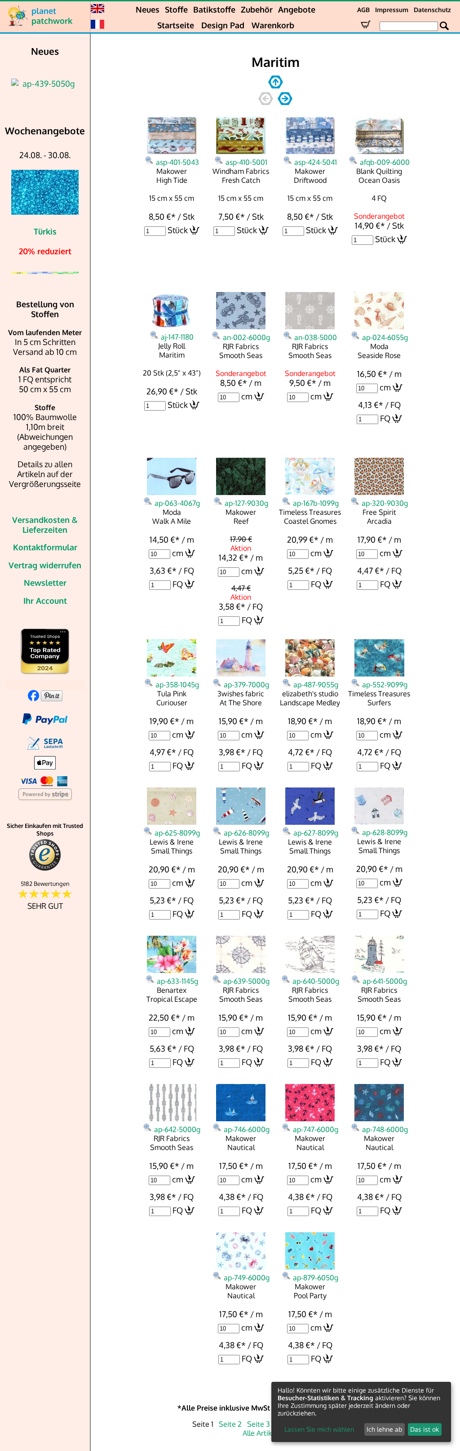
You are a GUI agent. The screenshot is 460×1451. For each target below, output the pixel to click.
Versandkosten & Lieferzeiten (45, 525)
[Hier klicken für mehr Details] (46, 83)
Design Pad (222, 25)
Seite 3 (258, 1424)
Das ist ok (424, 1429)
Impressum (391, 9)
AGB (363, 9)
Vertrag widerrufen (45, 565)
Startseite (175, 25)
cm (246, 396)
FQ (385, 418)
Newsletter (45, 583)
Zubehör (257, 9)
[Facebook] (33, 698)
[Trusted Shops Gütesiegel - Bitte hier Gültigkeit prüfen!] (45, 868)
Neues (147, 9)
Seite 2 (230, 1424)
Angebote (296, 9)
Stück (178, 230)
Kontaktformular (45, 547)
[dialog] (361, 1412)
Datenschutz (432, 9)
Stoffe (176, 9)
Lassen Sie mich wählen (319, 1429)
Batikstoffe (214, 9)
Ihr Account (45, 601)
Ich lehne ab (384, 1429)
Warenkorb (273, 25)
